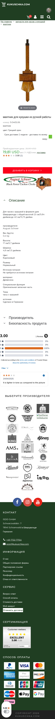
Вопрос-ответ (9, 593)
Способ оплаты (10, 598)
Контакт (10, 512)
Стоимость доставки (12, 602)
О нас (6, 559)
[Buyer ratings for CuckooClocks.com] (17, 638)
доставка (41, 152)
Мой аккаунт (9, 606)
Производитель (21, 318)
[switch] (6, 711)
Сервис (9, 587)
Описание (17, 200)
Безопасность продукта (27, 323)
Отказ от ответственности (15, 579)
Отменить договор (13, 610)
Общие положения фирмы (16, 563)
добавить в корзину (26, 170)
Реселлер (7, 571)
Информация (14, 551)
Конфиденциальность (13, 575)
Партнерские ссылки (13, 567)
